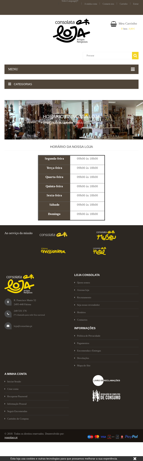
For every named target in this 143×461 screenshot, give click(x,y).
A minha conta (90, 4)
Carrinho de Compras (18, 418)
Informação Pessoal (17, 403)
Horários (81, 312)
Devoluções (83, 358)
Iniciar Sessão (14, 381)
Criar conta (12, 389)
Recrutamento (84, 297)
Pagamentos (83, 343)
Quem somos (83, 282)
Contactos (82, 319)
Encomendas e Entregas (89, 350)
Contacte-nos (108, 4)
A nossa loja (83, 290)
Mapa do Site (83, 365)
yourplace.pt (11, 437)
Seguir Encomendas (17, 411)
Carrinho (124, 4)
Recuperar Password (17, 396)
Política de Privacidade (88, 335)
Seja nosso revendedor (88, 304)
